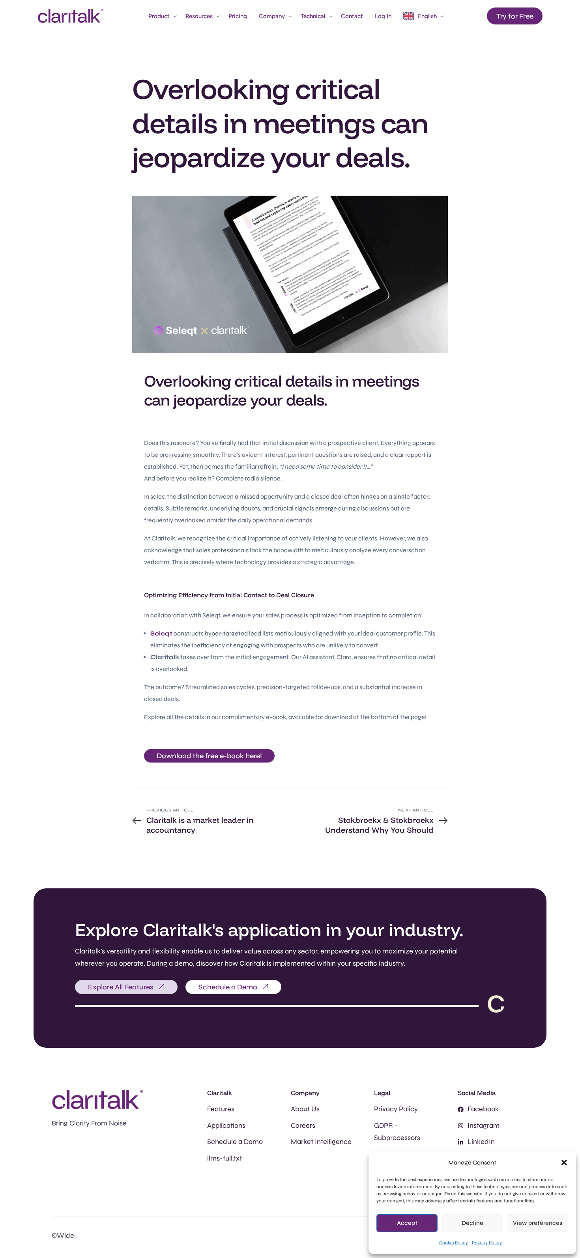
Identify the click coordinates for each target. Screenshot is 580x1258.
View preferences (537, 1222)
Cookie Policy (453, 1242)
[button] (564, 1162)
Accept (407, 1222)
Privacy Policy (487, 1242)
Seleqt (161, 633)
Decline (472, 1222)
